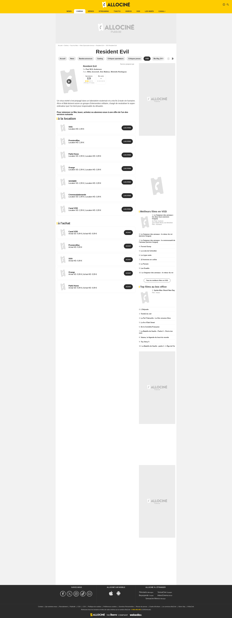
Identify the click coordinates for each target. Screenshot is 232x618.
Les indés (149, 11)
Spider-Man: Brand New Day (164, 290)
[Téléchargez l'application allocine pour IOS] (112, 593)
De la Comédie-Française (150, 327)
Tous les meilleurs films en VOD (157, 280)
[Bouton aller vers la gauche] (168, 58)
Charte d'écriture (154, 606)
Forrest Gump (146, 246)
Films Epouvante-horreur (87, 45)
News (69, 11)
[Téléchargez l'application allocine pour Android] (119, 593)
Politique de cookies (94, 606)
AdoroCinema (162, 595)
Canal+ (162, 11)
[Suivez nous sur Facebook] (63, 593)
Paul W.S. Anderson (94, 69)
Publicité (72, 606)
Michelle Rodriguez (119, 72)
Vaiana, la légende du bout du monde (155, 337)
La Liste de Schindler (149, 251)
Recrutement (63, 606)
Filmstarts (143, 592)
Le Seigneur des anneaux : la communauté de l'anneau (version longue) (157, 241)
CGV (84, 606)
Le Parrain (145, 264)
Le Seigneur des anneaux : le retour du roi (157, 273)
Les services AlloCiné (169, 606)
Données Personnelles (126, 606)
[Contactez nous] (90, 593)
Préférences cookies (110, 606)
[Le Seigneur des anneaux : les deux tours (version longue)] (145, 222)
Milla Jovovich (93, 72)
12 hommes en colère (149, 259)
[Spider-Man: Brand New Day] (145, 297)
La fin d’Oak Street (148, 322)
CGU (79, 606)
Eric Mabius (105, 72)
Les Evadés (145, 268)
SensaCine (162, 592)
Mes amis (101, 76)
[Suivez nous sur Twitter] (70, 593)
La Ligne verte (146, 255)
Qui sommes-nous (51, 606)
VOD (138, 11)
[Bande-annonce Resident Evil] (69, 81)
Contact (40, 606)
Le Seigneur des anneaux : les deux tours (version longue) (163, 217)
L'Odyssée (145, 309)
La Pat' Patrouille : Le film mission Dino (156, 318)
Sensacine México (152, 598)
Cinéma (79, 11)
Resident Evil (100, 45)
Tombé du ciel (146, 314)
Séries (91, 11)
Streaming (104, 11)
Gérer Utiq (181, 606)
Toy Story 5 (145, 342)
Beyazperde (144, 595)
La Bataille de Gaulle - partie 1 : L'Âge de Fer (158, 346)
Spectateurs (89, 76)
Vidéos (128, 11)
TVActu (117, 11)
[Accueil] (116, 5)
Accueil (60, 45)
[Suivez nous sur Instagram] (76, 593)
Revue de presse (141, 606)
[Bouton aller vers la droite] (172, 58)
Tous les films (74, 45)
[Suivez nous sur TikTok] (83, 593)
